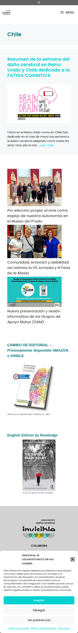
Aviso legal (64, 628)
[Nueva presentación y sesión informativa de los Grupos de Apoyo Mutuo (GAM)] (34, 292)
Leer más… (47, 145)
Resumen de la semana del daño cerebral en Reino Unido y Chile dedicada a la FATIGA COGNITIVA (38, 67)
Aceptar (39, 600)
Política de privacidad (43, 628)
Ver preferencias (39, 620)
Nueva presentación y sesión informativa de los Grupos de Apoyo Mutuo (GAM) (34, 316)
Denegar (39, 610)
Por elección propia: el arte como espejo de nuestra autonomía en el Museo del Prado (37, 216)
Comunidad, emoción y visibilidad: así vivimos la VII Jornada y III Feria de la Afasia (38, 268)
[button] (72, 559)
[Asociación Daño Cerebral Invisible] (6, 12)
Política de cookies (19, 628)
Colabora (39, 546)
